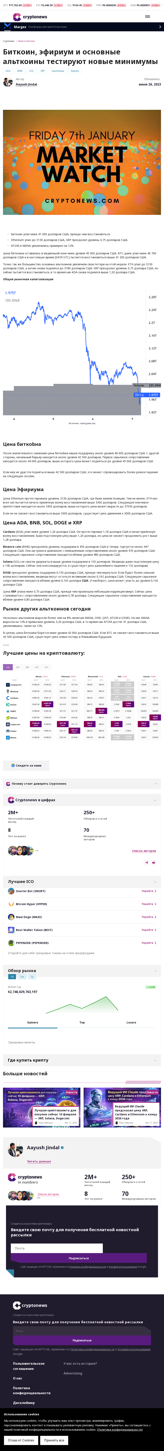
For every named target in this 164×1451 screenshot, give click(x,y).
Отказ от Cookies (21, 1440)
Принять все (54, 1440)
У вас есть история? (80, 1363)
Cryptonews (8, 41)
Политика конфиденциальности (87, 1266)
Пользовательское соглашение (29, 1366)
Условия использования (123, 1266)
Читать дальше (39, 1161)
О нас (17, 1378)
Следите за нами (28, 765)
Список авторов (144, 851)
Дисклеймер (24, 1403)
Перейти (147, 891)
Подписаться (79, 1258)
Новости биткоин (26, 41)
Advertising (73, 1373)
